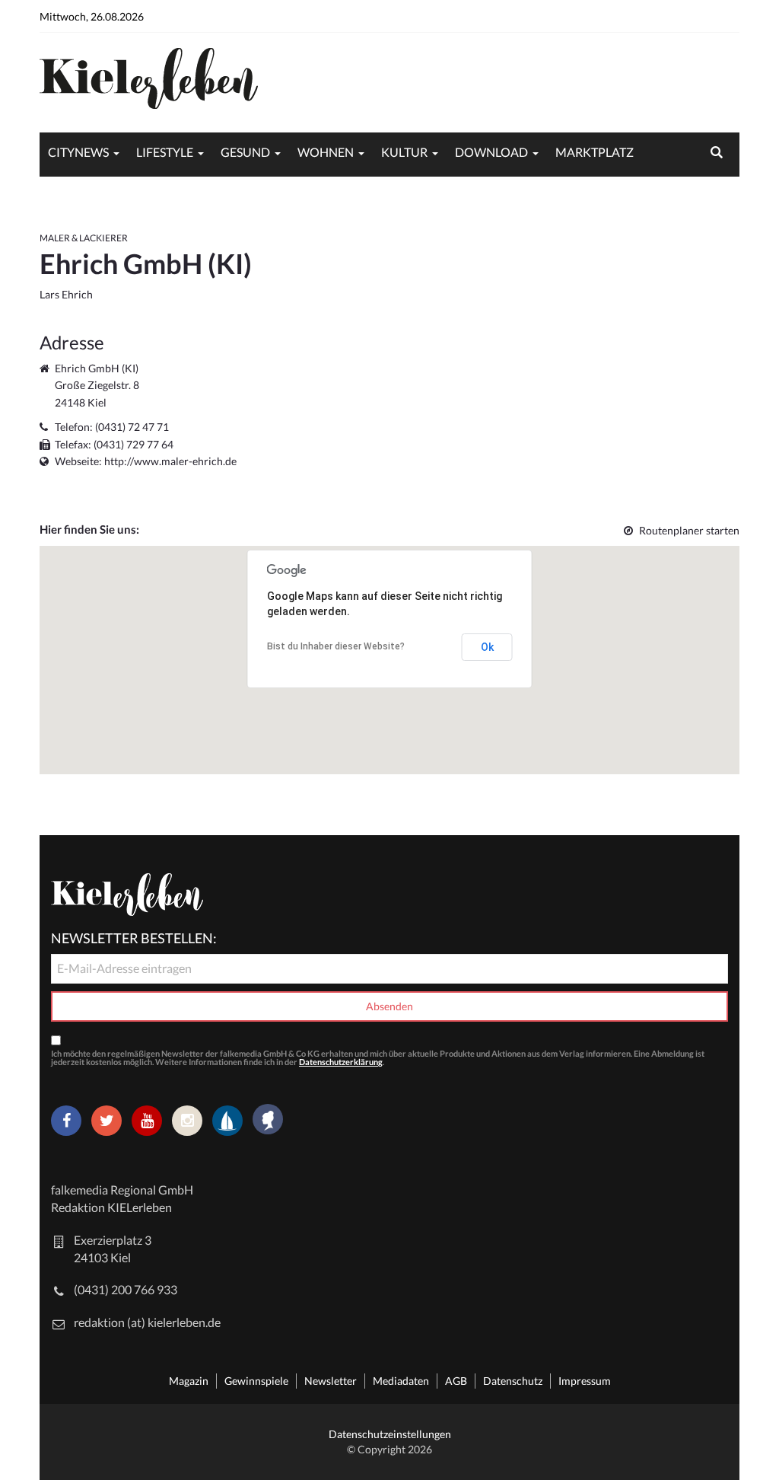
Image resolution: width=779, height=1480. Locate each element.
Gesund (245, 152)
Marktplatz (594, 152)
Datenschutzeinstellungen (390, 1433)
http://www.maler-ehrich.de (170, 461)
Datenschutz (512, 1380)
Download (491, 152)
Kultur (404, 152)
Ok (487, 647)
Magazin (188, 1380)
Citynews (78, 152)
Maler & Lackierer (84, 238)
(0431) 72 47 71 (132, 426)
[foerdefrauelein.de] (268, 1120)
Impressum (584, 1380)
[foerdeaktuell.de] (227, 1120)
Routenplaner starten (689, 530)
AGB (456, 1380)
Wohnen (325, 152)
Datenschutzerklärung (341, 1062)
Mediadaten (401, 1380)
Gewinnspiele (256, 1380)
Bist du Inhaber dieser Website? (336, 646)
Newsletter (330, 1380)
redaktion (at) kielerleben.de (147, 1322)
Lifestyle (164, 152)
